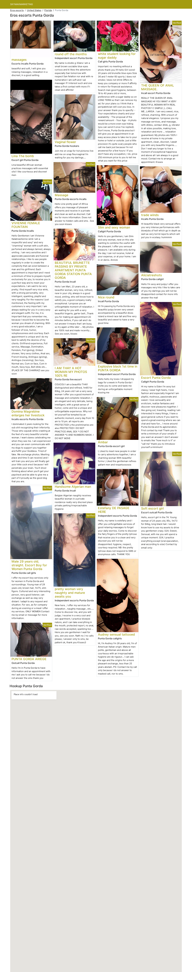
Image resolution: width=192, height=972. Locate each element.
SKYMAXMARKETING (21, 4)
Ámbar (103, 442)
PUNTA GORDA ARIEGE (29, 659)
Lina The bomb (23, 156)
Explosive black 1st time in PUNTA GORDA (117, 368)
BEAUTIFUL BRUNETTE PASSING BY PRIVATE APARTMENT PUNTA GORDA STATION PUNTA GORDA (73, 270)
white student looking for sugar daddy (117, 55)
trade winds (150, 215)
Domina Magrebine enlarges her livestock (28, 413)
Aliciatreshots (151, 275)
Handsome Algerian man (73, 486)
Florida (48, 10)
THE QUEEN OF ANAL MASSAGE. (157, 87)
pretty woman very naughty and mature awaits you (70, 592)
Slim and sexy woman (114, 227)
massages (19, 60)
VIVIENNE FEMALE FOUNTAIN (26, 225)
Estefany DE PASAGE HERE (113, 510)
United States (34, 10)
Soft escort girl (152, 508)
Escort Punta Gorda (156, 378)
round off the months (71, 54)
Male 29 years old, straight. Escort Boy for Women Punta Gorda (29, 565)
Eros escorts (17, 10)
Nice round (106, 297)
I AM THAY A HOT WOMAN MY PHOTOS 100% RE (71, 371)
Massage (61, 195)
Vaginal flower (65, 142)
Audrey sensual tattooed (116, 634)
